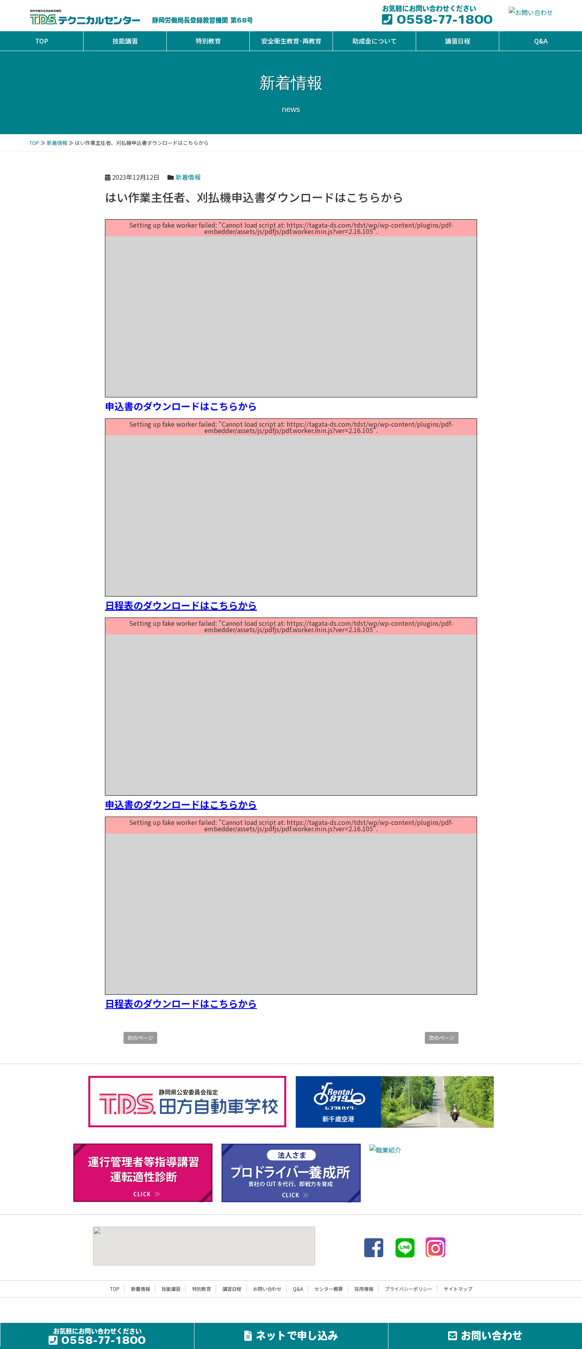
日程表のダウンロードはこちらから (181, 605)
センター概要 (328, 1288)
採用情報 (363, 1288)
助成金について (374, 41)
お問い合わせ (267, 1288)
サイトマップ (458, 1288)
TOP (41, 41)
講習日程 (457, 41)
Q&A (541, 41)
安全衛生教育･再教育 (291, 41)
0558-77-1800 (442, 21)
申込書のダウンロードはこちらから (181, 406)
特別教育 (208, 41)
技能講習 (125, 41)
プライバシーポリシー (408, 1288)
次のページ (442, 1037)
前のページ (140, 1037)
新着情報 (57, 142)
